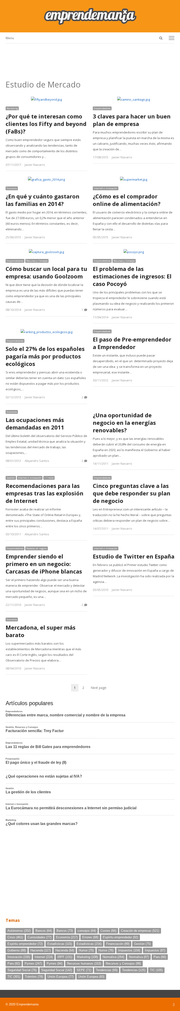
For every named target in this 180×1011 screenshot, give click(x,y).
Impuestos (129, 950)
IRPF (64, 957)
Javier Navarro (35, 165)
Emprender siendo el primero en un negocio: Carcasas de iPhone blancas (44, 563)
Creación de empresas (140, 930)
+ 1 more (49, 477)
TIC (156, 970)
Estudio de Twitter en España (133, 556)
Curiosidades (39, 937)
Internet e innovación (105, 188)
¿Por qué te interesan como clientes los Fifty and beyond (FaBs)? (46, 123)
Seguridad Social (22, 970)
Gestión (11, 477)
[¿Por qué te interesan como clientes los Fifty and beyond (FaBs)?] (46, 99)
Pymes (33, 963)
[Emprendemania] (90, 16)
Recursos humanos (84, 963)
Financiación (117, 944)
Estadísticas (59, 944)
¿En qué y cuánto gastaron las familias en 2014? (42, 200)
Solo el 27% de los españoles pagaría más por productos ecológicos (45, 356)
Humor (86, 950)
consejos (87, 930)
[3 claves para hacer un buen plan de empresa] (133, 99)
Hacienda (40, 950)
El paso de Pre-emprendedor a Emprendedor (132, 343)
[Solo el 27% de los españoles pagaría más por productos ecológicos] (46, 332)
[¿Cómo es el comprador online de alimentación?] (133, 179)
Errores (90, 937)
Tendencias (106, 970)
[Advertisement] (90, 60)
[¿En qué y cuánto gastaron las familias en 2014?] (46, 179)
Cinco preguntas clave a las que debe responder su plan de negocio (131, 493)
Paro (160, 957)
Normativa (113, 957)
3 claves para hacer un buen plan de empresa (132, 120)
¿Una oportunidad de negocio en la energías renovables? (124, 422)
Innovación (19, 957)
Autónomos (19, 930)
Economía (12, 188)
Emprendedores (102, 108)
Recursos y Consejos (37, 260)
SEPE (84, 970)
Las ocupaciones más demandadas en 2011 (35, 423)
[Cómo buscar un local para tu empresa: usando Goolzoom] (46, 252)
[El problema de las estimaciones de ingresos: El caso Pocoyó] (134, 252)
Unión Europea (61, 976)
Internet (44, 957)
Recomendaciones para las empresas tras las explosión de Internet (44, 493)
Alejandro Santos (37, 461)
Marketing (12, 108)
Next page (98, 687)
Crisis (15, 937)
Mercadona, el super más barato (40, 631)
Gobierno (17, 950)
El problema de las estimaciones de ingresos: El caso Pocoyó (132, 276)
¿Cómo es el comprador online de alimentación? (127, 200)
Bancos (43, 930)
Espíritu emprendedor (120, 937)
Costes (108, 930)
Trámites (34, 976)
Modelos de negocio (36, 548)
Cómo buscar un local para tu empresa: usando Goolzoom (46, 272)
